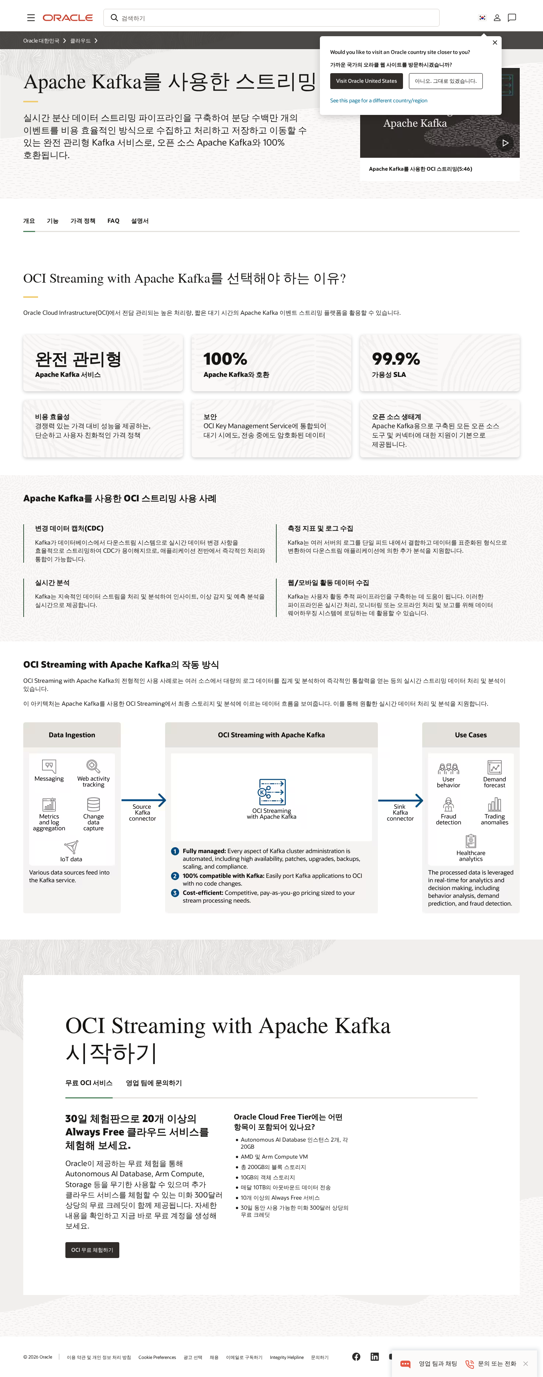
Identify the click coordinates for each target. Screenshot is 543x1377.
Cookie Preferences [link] (157, 1357)
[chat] (405, 1363)
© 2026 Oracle (37, 1357)
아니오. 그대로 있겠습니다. (446, 80)
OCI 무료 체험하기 (92, 1249)
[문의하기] (512, 17)
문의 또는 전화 (497, 1363)
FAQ (113, 220)
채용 (214, 1357)
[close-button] (525, 1363)
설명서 (140, 220)
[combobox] (271, 18)
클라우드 (80, 40)
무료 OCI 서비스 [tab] (89, 1082)
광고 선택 (193, 1357)
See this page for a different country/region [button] (378, 100)
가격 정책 (83, 220)
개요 (29, 220)
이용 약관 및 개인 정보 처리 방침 (99, 1357)
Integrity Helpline (287, 1357)
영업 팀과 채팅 (438, 1363)
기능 (53, 220)
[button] (31, 17)
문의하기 (320, 1357)
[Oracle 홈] (68, 18)
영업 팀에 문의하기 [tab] (154, 1082)
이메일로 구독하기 (244, 1357)
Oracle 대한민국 (41, 40)
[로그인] (497, 17)
